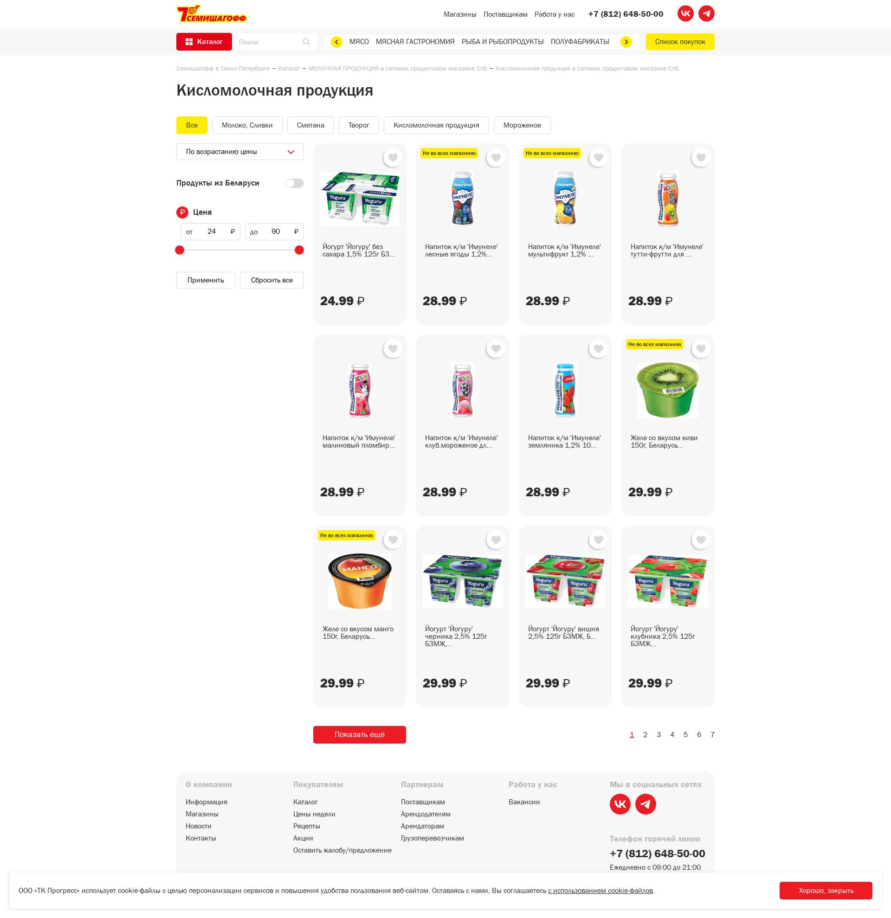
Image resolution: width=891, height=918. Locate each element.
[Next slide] (626, 42)
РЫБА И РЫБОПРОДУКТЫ (503, 41)
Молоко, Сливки (247, 125)
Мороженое (522, 125)
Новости (199, 826)
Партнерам (422, 785)
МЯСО (359, 41)
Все (192, 125)
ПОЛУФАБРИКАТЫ (580, 41)
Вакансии (524, 802)
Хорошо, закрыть (826, 890)
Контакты (201, 838)
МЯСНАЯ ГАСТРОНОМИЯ (415, 41)
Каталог (289, 68)
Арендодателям (426, 814)
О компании (209, 785)
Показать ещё (360, 734)
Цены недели (314, 814)
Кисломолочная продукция (436, 125)
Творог (359, 125)
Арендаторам (422, 826)
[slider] (179, 250)
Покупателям (318, 785)
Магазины (460, 14)
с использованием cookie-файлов (600, 890)
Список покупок (680, 41)
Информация (206, 802)
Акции (303, 838)
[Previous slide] (336, 42)
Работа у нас (555, 14)
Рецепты (306, 826)
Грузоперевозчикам (432, 838)
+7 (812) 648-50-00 (626, 14)
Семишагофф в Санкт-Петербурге (223, 68)
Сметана (310, 125)
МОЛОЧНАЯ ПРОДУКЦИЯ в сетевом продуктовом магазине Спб (398, 68)
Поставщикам (506, 14)
